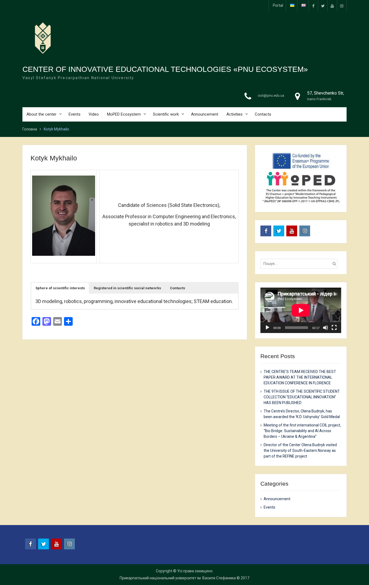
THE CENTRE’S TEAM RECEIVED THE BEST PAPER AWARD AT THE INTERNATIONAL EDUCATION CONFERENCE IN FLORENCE (300, 377)
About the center (41, 114)
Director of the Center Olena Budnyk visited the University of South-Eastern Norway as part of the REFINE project (300, 450)
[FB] (313, 5)
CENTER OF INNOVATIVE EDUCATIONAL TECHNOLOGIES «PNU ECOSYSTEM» (165, 69)
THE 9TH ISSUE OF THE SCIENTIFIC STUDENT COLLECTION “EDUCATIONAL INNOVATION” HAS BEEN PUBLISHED (302, 397)
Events (74, 114)
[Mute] (325, 327)
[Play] (267, 327)
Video (94, 114)
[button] (60, 288)
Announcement (204, 114)
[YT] (332, 5)
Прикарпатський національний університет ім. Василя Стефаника (178, 578)
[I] (341, 5)
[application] (300, 310)
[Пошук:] (300, 263)
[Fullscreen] (334, 327)
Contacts (263, 114)
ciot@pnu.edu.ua (271, 95)
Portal (278, 5)
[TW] (323, 5)
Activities (234, 114)
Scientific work (166, 114)
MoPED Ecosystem (124, 114)
